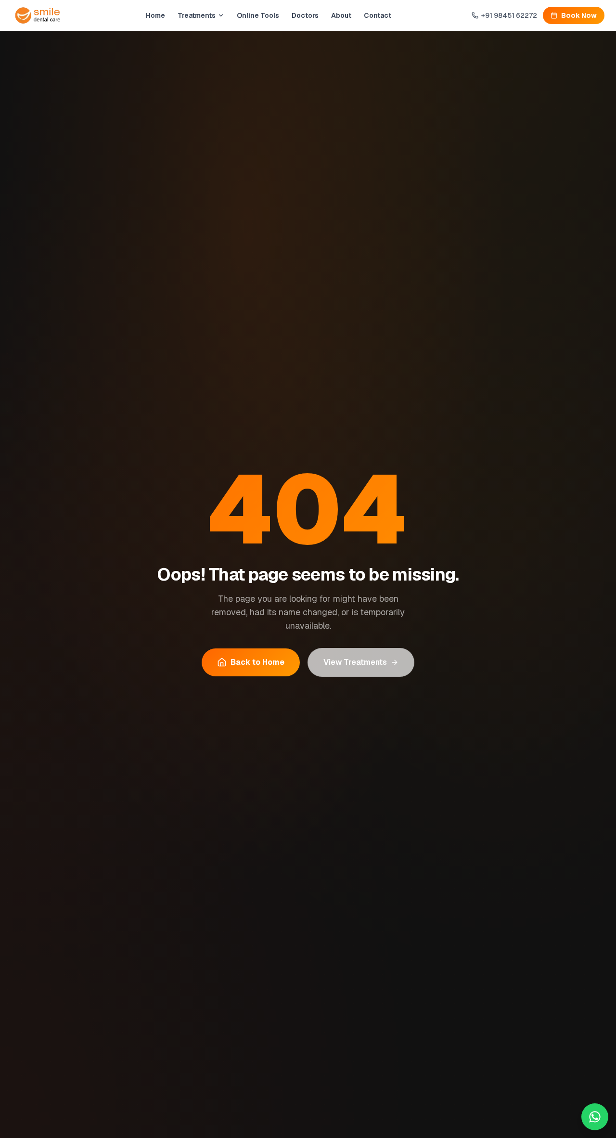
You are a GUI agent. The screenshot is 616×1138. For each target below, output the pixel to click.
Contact (377, 15)
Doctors (305, 15)
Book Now (579, 15)
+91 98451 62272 (509, 15)
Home (155, 15)
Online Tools (258, 15)
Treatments (197, 15)
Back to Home (257, 662)
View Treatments (355, 662)
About (341, 15)
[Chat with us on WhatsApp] (594, 1116)
